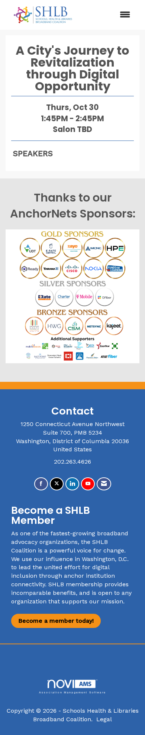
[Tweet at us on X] (57, 483)
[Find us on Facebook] (41, 483)
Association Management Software (72, 692)
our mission (106, 601)
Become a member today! (56, 620)
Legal (104, 719)
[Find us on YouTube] (88, 483)
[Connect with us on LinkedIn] (72, 483)
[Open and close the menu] (109, 15)
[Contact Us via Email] (104, 483)
